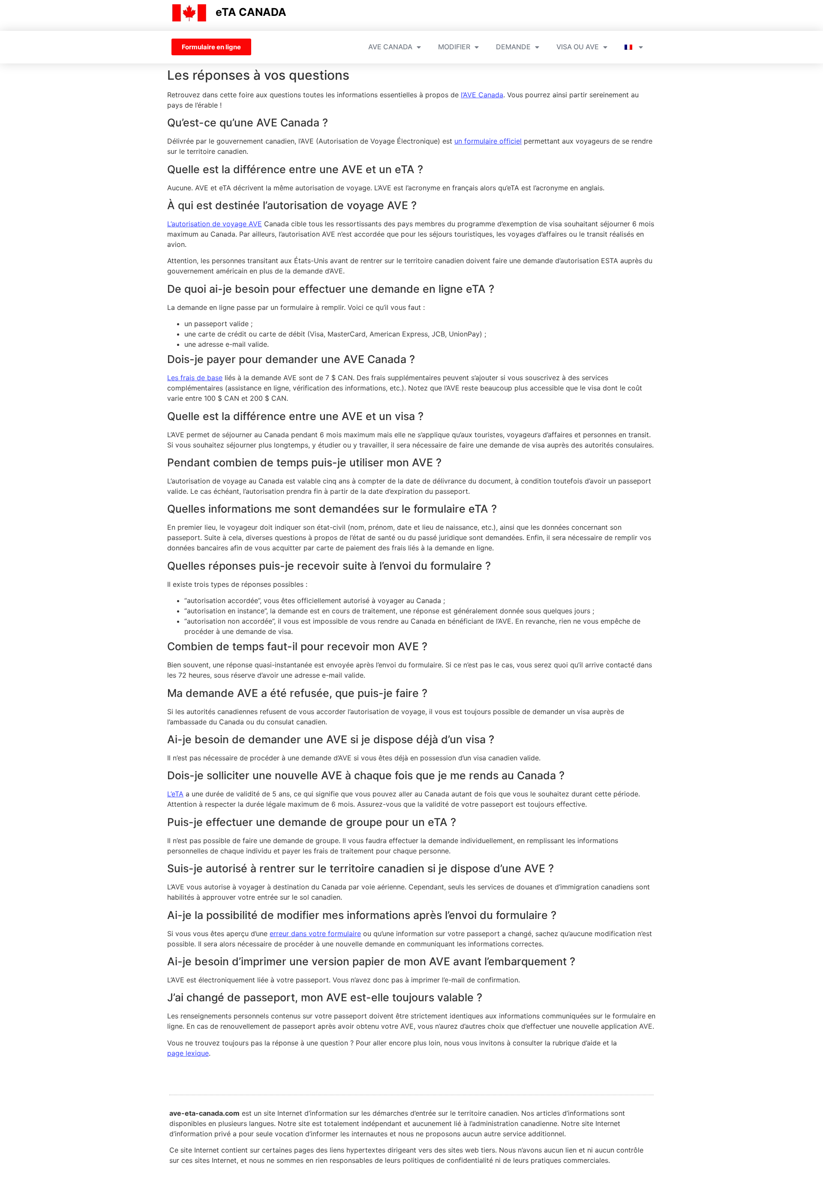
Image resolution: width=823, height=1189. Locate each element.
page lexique (188, 1053)
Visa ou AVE (577, 46)
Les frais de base (194, 377)
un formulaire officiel (488, 141)
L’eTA (175, 794)
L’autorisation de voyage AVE (214, 223)
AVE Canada (390, 46)
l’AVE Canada (482, 94)
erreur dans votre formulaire (315, 933)
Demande (513, 46)
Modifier (454, 46)
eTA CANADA (251, 12)
